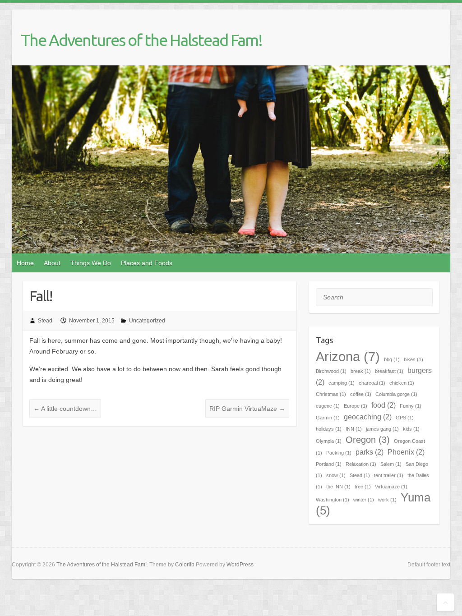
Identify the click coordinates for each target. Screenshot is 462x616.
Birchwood (331, 371)
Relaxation (361, 464)
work (387, 499)
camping (341, 383)
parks (369, 452)
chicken (401, 383)
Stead (45, 320)
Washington (332, 499)
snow (336, 475)
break (361, 371)
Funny (410, 406)
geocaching (368, 417)
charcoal (372, 383)
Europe (355, 406)
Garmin (328, 417)
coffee (360, 394)
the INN (338, 486)
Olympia (329, 441)
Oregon (368, 440)
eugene (328, 406)
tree (363, 486)
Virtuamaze (391, 486)
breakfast (389, 371)
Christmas (331, 394)
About (52, 263)
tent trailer (388, 475)
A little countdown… (65, 408)
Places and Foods (146, 263)
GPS (405, 417)
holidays (329, 429)
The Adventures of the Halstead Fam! (141, 40)
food (383, 405)
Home (25, 263)
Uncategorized (147, 320)
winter (363, 499)
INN (354, 429)
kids (411, 429)
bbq (392, 359)
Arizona (348, 356)
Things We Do (90, 263)
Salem (391, 464)
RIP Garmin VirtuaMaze (247, 408)
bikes (413, 359)
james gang (382, 429)
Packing (338, 452)
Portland (329, 464)
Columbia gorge (396, 394)
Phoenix (406, 452)
